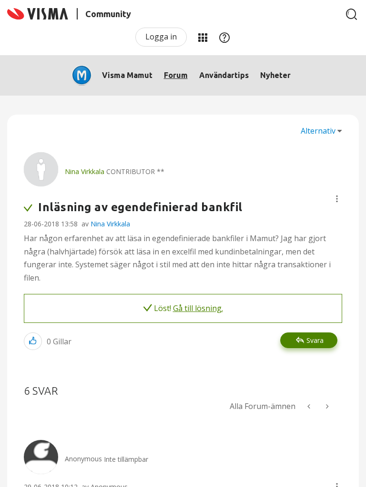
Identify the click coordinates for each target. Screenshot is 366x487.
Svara (315, 340)
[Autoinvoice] (326, 406)
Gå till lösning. (198, 308)
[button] (337, 198)
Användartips (224, 75)
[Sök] (352, 14)
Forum (176, 75)
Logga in (161, 36)
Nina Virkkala (110, 223)
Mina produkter (203, 37)
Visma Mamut (127, 75)
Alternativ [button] (318, 131)
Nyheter (275, 75)
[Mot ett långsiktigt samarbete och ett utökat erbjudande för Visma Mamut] (309, 406)
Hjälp (224, 37)
